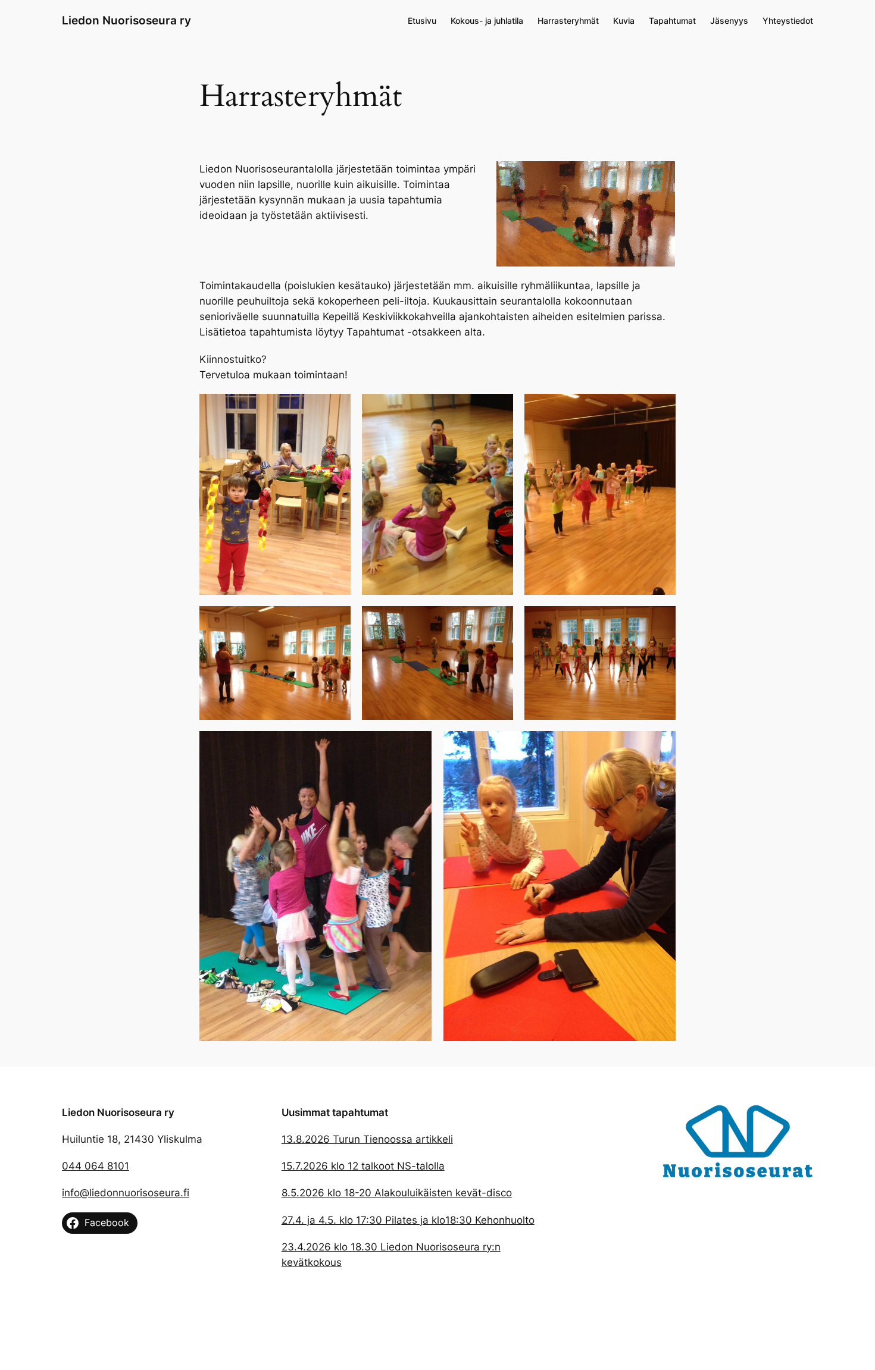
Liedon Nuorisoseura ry (126, 20)
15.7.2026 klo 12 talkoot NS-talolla (363, 1166)
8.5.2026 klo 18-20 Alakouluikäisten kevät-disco (397, 1193)
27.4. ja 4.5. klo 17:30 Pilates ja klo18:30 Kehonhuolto (408, 1220)
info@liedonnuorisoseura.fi (125, 1193)
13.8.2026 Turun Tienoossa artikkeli (367, 1139)
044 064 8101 (95, 1166)
